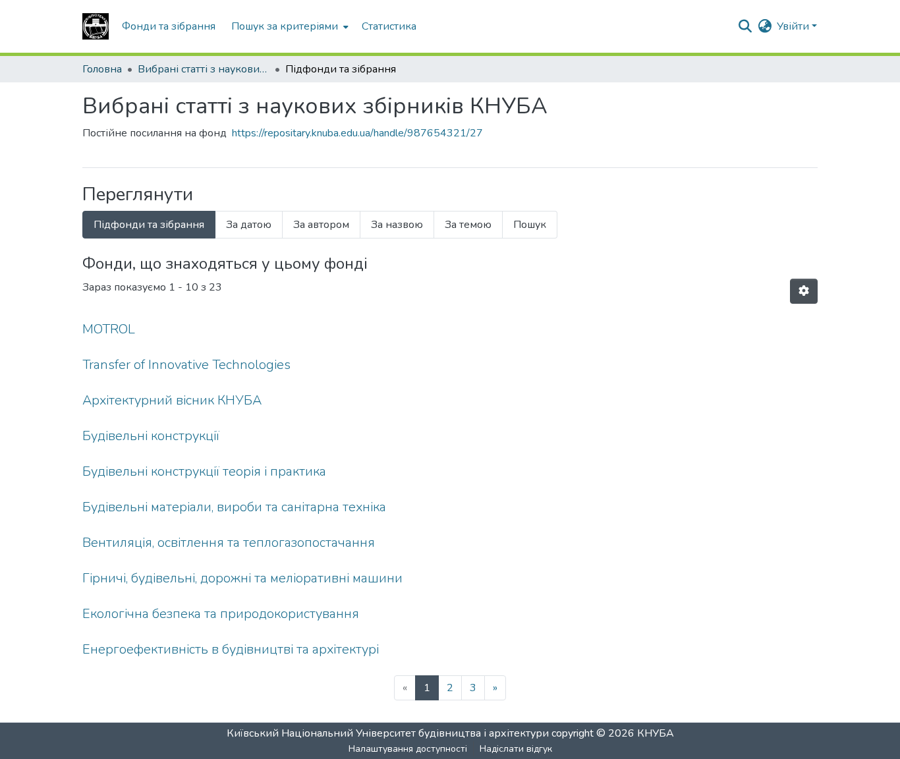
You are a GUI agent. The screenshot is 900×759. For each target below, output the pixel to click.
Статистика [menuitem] (389, 26)
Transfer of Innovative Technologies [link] (186, 365)
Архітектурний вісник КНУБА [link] (172, 400)
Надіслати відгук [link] (516, 749)
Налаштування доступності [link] (408, 749)
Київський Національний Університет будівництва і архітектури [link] (388, 733)
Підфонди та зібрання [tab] (149, 224)
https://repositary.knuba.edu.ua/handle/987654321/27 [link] (357, 133)
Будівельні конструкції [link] (150, 436)
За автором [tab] (321, 224)
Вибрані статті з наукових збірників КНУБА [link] (203, 69)
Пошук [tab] (529, 224)
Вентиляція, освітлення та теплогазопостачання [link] (228, 542)
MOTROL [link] (108, 329)
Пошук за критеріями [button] (284, 26)
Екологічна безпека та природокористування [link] (220, 614)
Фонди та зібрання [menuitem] (168, 26)
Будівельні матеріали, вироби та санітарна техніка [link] (234, 507)
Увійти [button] (794, 26)
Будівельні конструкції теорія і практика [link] (204, 471)
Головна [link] (102, 69)
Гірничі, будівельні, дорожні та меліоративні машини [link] (242, 578)
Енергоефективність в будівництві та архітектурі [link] (230, 649)
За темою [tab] (468, 224)
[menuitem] (289, 26)
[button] (95, 26)
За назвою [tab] (397, 224)
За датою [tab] (248, 224)
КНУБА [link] (655, 733)
